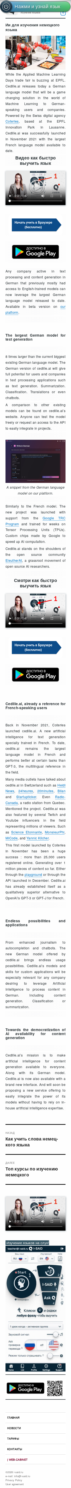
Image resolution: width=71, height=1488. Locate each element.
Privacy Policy (13, 1480)
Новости (14, 1428)
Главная (13, 1417)
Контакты (14, 1449)
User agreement (14, 1484)
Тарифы (13, 1438)
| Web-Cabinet (17, 1459)
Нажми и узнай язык (37, 6)
